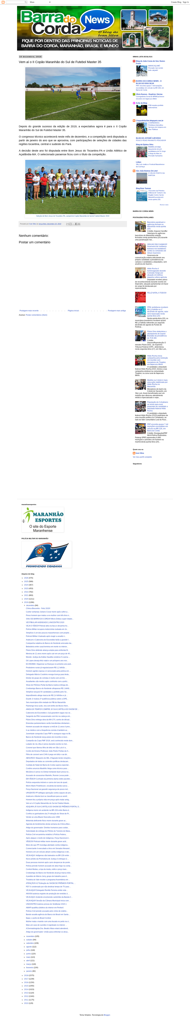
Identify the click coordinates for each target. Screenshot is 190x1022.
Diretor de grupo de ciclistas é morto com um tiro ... (46, 678)
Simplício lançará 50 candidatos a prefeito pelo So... (47, 692)
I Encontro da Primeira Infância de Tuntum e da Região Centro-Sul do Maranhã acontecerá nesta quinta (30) (157, 195)
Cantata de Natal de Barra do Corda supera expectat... (48, 765)
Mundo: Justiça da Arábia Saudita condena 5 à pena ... (48, 657)
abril (28, 961)
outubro (29, 940)
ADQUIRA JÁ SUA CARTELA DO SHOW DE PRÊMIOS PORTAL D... (53, 807)
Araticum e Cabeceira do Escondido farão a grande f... (48, 640)
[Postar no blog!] (70, 223)
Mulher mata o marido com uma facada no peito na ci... (48, 921)
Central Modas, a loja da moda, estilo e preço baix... (47, 869)
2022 (26, 592)
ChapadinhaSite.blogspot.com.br (149, 121)
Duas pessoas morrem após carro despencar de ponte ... (49, 862)
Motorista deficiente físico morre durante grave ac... (46, 821)
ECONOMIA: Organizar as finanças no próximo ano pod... (49, 664)
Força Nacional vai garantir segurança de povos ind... (47, 789)
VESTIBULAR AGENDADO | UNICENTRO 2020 (45, 622)
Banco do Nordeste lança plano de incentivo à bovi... (47, 737)
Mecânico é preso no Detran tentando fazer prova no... (48, 772)
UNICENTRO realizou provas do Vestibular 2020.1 (46, 904)
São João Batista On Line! (147, 171)
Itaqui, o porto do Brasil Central (38, 918)
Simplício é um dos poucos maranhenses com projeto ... (48, 633)
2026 (26, 578)
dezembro (30, 605)
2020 (26, 599)
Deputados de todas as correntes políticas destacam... (47, 761)
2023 (26, 588)
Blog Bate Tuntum (143, 188)
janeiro (29, 971)
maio (28, 957)
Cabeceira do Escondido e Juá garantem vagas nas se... (49, 713)
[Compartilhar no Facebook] (76, 223)
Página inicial (73, 311)
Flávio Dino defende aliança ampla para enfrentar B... (47, 650)
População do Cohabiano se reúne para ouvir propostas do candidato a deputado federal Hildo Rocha (157, 406)
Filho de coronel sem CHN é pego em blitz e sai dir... (47, 754)
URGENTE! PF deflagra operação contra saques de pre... (49, 793)
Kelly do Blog (141, 103)
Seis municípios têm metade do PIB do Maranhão (46, 702)
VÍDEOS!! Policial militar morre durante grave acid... (46, 841)
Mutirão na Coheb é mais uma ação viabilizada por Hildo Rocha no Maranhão (157, 383)
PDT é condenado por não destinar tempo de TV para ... (48, 887)
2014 (26, 989)
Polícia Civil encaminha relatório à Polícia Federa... (46, 834)
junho (28, 954)
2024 (26, 585)
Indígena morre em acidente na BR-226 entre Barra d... (48, 810)
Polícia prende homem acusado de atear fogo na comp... (49, 866)
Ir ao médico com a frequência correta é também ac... (47, 730)
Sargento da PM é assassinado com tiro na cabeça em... (48, 716)
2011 (26, 1000)
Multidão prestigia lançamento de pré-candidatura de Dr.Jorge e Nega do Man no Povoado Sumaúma (157, 151)
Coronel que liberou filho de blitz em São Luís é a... (46, 748)
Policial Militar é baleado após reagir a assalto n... (46, 636)
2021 (26, 595)
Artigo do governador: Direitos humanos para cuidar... (47, 828)
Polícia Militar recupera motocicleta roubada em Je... (47, 629)
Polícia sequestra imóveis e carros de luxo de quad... (47, 782)
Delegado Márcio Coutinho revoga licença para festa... (48, 674)
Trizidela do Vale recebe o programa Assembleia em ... (48, 880)
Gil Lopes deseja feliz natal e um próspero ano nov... (47, 661)
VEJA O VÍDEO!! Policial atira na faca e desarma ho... (47, 626)
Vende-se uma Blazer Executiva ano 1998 (43, 817)
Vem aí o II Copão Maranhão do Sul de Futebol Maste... (48, 803)
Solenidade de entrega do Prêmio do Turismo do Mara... (48, 831)
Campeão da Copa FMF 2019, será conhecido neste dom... (50, 741)
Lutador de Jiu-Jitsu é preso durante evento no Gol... (47, 744)
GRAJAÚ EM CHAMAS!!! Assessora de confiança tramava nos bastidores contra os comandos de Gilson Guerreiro (157, 248)
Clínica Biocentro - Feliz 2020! (38, 608)
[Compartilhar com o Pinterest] (78, 223)
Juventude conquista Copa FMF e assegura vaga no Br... (49, 734)
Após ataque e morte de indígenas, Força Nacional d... (48, 838)
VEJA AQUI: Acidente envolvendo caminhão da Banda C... (49, 897)
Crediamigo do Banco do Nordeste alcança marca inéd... (49, 873)
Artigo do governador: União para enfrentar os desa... (47, 932)
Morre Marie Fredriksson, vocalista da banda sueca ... (47, 786)
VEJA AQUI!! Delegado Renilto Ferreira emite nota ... (47, 890)
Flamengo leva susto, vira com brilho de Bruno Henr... (47, 706)
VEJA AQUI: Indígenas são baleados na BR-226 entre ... (48, 855)
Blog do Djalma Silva (144, 145)
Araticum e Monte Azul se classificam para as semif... (47, 796)
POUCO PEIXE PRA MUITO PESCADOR (151, 140)
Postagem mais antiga (117, 311)
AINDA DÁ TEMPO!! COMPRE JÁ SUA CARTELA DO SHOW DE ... (52, 709)
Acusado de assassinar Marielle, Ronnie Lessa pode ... (48, 775)
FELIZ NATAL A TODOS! (156, 293)
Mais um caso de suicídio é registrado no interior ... (46, 925)
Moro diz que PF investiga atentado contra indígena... (47, 845)
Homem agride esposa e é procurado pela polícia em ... (48, 671)
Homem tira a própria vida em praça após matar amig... (48, 800)
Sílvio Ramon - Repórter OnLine (149, 94)
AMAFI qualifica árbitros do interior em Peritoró (45, 908)
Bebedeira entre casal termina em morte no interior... (47, 647)
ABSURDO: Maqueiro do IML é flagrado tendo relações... (49, 758)
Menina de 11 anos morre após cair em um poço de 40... (48, 654)
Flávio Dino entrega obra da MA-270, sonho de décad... (48, 720)
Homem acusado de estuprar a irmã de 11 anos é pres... (48, 727)
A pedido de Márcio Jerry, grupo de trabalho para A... (47, 876)
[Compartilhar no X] (73, 223)
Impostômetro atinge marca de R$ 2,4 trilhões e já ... (47, 695)
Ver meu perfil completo (142, 457)
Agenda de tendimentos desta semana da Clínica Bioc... (48, 824)
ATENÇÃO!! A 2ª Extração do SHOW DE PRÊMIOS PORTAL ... (51, 883)
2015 (26, 986)
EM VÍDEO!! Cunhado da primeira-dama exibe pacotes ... (49, 779)
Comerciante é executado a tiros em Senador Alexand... (48, 848)
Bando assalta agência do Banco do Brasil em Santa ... (48, 914)
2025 (26, 581)
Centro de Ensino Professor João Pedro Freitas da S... (47, 751)
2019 (26, 602)
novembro (30, 936)
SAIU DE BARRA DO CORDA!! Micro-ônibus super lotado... (49, 619)
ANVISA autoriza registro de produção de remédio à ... (47, 894)
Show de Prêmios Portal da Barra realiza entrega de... (47, 685)
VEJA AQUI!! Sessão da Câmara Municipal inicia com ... (48, 901)
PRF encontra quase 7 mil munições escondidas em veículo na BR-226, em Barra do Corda (150, 88)
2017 (26, 979)
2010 (26, 1003)
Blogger (107, 1015)
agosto (29, 947)
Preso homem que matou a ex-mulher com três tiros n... (48, 615)
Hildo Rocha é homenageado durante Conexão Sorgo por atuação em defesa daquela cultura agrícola (157, 273)
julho (28, 950)
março (29, 964)
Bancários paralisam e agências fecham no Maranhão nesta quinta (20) (156, 225)
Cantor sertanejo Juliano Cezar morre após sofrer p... (47, 612)
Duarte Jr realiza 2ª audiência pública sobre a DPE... (47, 699)
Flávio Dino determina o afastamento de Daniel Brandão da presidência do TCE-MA (157, 334)
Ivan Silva (140, 453)
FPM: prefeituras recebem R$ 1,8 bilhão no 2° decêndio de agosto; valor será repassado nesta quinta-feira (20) (157, 311)
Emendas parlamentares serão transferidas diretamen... (48, 723)
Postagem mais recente (29, 311)
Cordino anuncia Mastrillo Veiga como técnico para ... (47, 768)
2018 (26, 975)
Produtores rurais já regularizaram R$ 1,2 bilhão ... (46, 668)
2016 (26, 982)
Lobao (138, 162)
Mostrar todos (164, 205)
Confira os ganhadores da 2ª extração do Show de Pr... (48, 814)
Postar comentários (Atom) (36, 315)
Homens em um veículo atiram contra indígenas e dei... (48, 852)
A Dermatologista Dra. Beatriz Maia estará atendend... (47, 928)
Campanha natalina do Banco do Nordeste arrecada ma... (49, 643)
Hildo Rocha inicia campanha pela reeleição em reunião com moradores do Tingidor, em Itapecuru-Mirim (157, 360)
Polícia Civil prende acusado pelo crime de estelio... (47, 911)
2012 (26, 996)
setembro (30, 943)
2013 (26, 993)
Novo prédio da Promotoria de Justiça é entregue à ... (47, 859)
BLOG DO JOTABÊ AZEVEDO (148, 138)
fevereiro (30, 968)
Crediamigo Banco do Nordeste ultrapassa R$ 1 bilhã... (48, 688)
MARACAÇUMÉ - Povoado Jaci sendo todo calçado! (155, 68)
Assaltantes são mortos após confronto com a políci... (47, 681)
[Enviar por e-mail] (67, 223)
